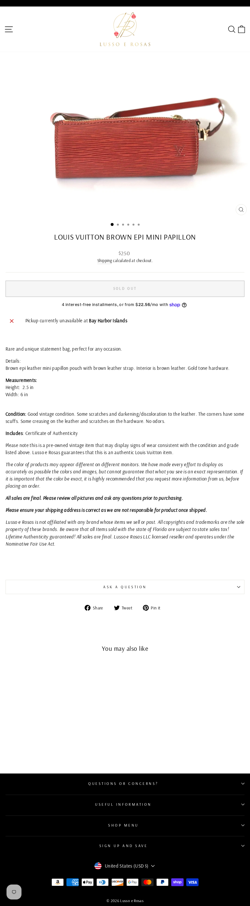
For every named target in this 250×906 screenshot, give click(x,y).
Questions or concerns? (123, 783)
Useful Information (123, 804)
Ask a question (124, 586)
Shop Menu (123, 825)
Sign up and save (123, 845)
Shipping (104, 260)
